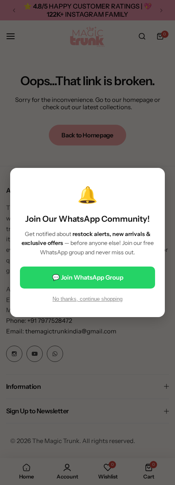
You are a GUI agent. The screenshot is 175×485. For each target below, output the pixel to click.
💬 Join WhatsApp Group (87, 277)
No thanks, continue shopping (87, 299)
